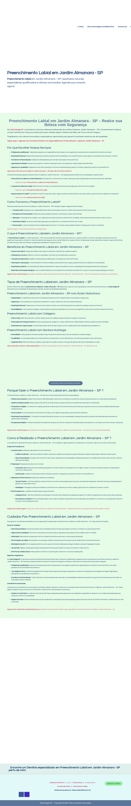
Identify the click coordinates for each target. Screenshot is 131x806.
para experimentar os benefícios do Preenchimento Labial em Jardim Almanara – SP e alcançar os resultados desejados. (58, 430)
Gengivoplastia (90, 782)
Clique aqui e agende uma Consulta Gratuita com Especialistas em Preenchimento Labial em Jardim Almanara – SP (55, 141)
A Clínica (81, 26)
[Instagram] (26, 794)
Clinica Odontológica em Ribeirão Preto (100, 26)
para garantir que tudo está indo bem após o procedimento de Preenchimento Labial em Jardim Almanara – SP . (61, 609)
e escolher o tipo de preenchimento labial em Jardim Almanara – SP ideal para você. (52, 346)
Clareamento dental (56, 782)
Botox (69, 782)
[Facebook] (21, 794)
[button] (9, 363)
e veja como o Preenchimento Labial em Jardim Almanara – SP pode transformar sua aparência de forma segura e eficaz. (58, 508)
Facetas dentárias (64, 786)
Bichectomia (77, 782)
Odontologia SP (16, 130)
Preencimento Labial (79, 786)
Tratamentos (122, 26)
